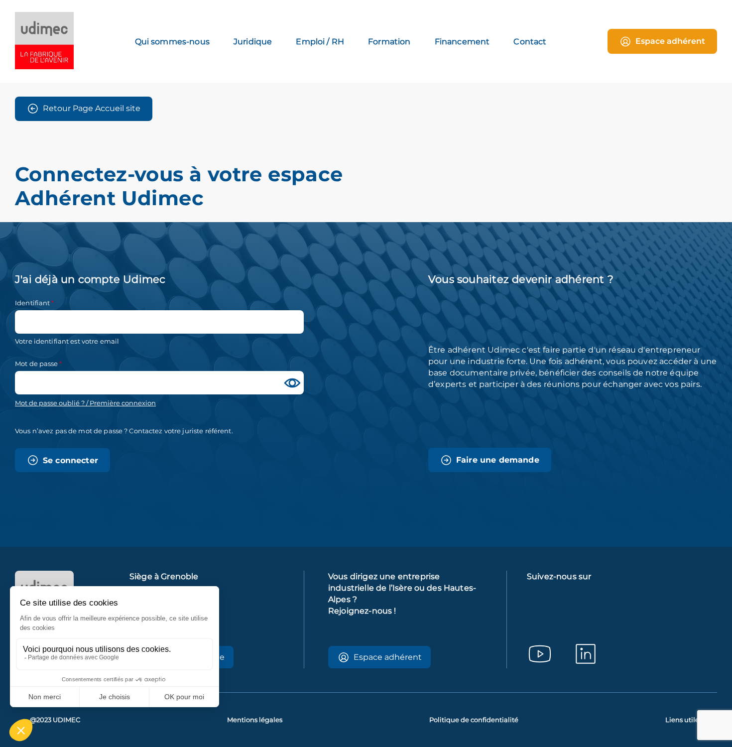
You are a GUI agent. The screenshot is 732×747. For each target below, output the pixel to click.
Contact (529, 41)
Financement (462, 41)
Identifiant (32, 303)
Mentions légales (254, 720)
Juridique (253, 41)
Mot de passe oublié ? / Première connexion (85, 403)
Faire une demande (497, 460)
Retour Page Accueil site (91, 108)
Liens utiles (683, 720)
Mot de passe (36, 364)
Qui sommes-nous (172, 41)
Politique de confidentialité (473, 720)
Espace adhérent (670, 41)
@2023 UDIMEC (55, 720)
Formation (389, 41)
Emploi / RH (320, 41)
